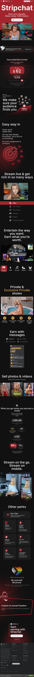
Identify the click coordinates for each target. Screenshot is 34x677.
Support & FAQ (25, 657)
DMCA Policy (24, 648)
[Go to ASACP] (5, 662)
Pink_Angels (26, 500)
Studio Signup (14, 659)
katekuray (17, 397)
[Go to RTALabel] (2, 662)
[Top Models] (11, 1)
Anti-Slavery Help (25, 653)
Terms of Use (25, 647)
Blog (13, 647)
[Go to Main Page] (6, 1)
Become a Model (17, 19)
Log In (32, 1)
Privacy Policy (25, 645)
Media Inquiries (15, 650)
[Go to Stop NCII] (3, 667)
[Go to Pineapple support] (7, 665)
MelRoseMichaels (31, 243)
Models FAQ (16, 639)
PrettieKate (31, 315)
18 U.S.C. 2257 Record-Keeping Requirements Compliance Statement (9, 671)
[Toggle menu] (1, 1)
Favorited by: (17, 77)
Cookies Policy (25, 650)
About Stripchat (15, 645)
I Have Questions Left (16, 663)
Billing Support (25, 659)
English (3, 646)
